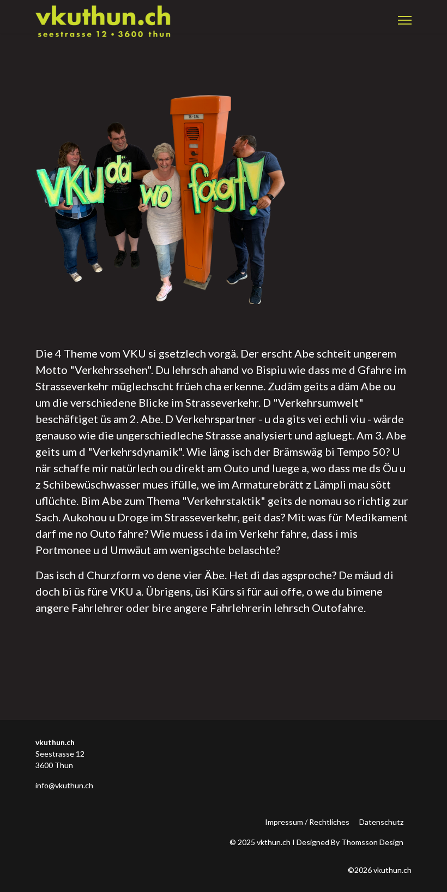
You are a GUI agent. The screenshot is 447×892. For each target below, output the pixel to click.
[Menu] (405, 20)
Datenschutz (381, 821)
